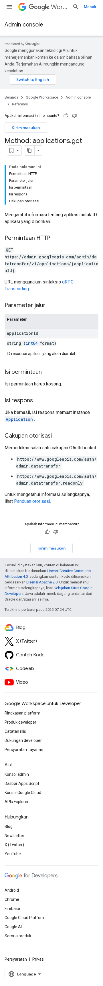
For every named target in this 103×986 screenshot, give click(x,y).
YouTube (13, 854)
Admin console (24, 24)
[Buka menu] (9, 7)
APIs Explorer (17, 801)
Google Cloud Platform (25, 917)
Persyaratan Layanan (24, 749)
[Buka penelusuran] (75, 6)
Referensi (20, 104)
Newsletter (14, 835)
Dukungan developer (23, 740)
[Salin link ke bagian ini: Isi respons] (38, 400)
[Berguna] (66, 115)
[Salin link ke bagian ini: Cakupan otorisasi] (57, 436)
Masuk (90, 7)
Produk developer (20, 722)
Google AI (13, 926)
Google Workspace (42, 97)
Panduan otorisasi (32, 501)
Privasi (38, 959)
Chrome (12, 899)
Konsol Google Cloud (23, 792)
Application (19, 419)
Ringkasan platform (22, 713)
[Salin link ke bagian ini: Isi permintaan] (47, 372)
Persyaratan (16, 959)
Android (12, 890)
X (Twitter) (14, 844)
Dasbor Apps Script (22, 783)
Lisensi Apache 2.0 (42, 582)
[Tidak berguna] (74, 115)
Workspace (59, 7)
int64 (31, 343)
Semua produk (18, 936)
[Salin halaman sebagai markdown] (29, 150)
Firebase (12, 908)
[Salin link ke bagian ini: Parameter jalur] (51, 305)
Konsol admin (17, 774)
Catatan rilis (15, 731)
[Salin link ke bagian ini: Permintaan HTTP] (56, 238)
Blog (9, 826)
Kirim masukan (26, 127)
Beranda (11, 97)
